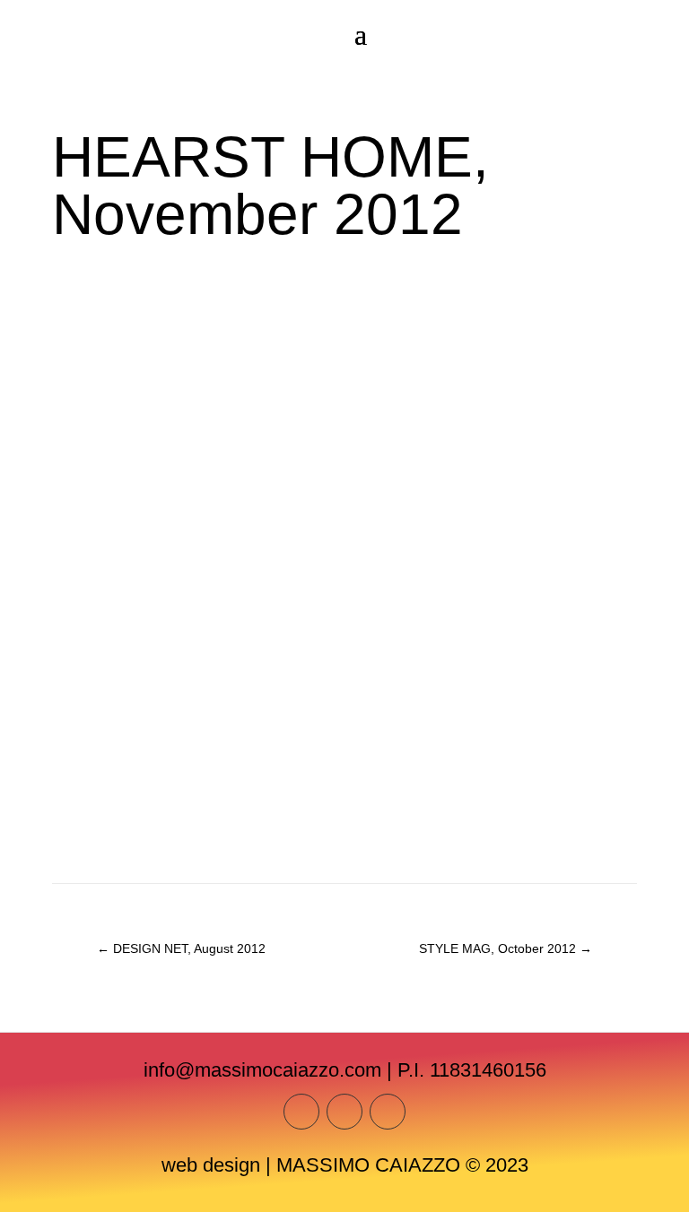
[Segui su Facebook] (344, 1112)
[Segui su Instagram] (301, 1112)
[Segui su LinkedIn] (388, 1112)
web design (210, 1165)
